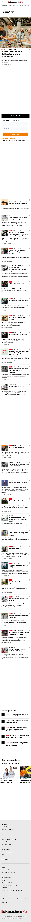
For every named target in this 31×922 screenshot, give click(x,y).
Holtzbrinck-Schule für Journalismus (12, 890)
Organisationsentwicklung (9, 885)
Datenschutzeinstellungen (9, 839)
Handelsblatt (5, 870)
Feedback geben (6, 827)
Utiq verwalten (6, 859)
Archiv (3, 857)
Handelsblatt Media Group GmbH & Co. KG (12, 918)
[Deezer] (3, 902)
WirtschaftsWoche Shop (8, 872)
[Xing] (18, 899)
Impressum (5, 832)
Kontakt (4, 847)
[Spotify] (21, 899)
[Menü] (3, 2)
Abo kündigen (6, 849)
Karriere (4, 875)
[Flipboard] (7, 902)
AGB (3, 834)
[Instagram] (10, 899)
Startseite (4, 5)
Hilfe (3, 854)
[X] (3, 899)
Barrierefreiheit (6, 842)
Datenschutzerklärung (8, 837)
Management (12, 5)
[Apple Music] (25, 899)
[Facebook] (7, 899)
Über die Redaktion (7, 829)
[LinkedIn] (14, 899)
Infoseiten (4, 887)
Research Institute (7, 882)
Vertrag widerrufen (7, 852)
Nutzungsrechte (6, 844)
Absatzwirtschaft (6, 877)
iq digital (4, 880)
